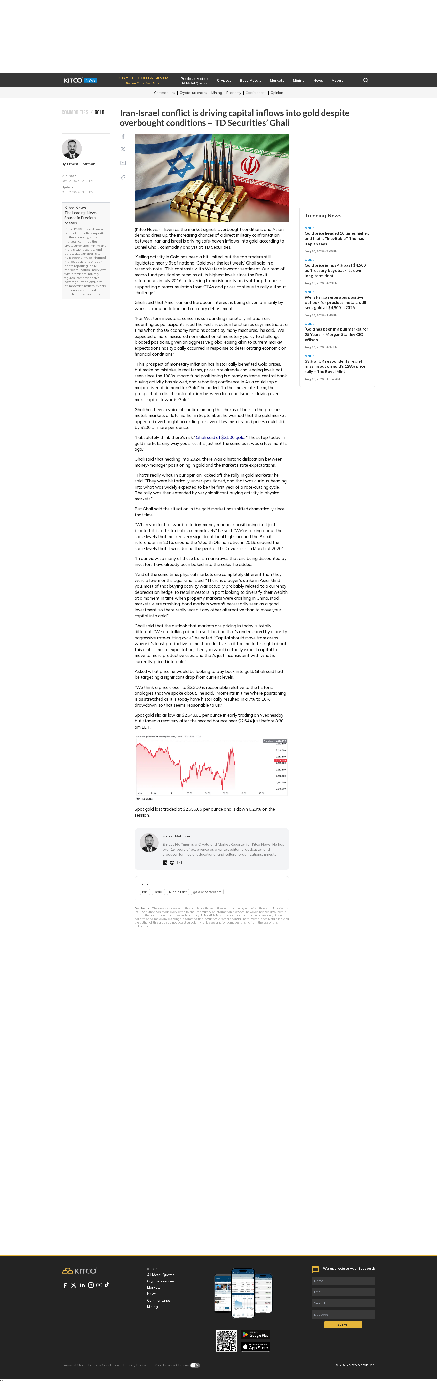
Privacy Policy (134, 1365)
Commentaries (159, 1300)
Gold (310, 228)
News (152, 1293)
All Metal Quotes (160, 1274)
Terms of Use (73, 1365)
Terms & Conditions (104, 1365)
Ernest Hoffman (81, 164)
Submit (343, 1324)
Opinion (277, 92)
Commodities (164, 92)
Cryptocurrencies (193, 92)
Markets (153, 1287)
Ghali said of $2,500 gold (219, 437)
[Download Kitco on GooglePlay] (255, 1334)
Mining (216, 92)
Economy (233, 92)
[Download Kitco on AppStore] (255, 1346)
